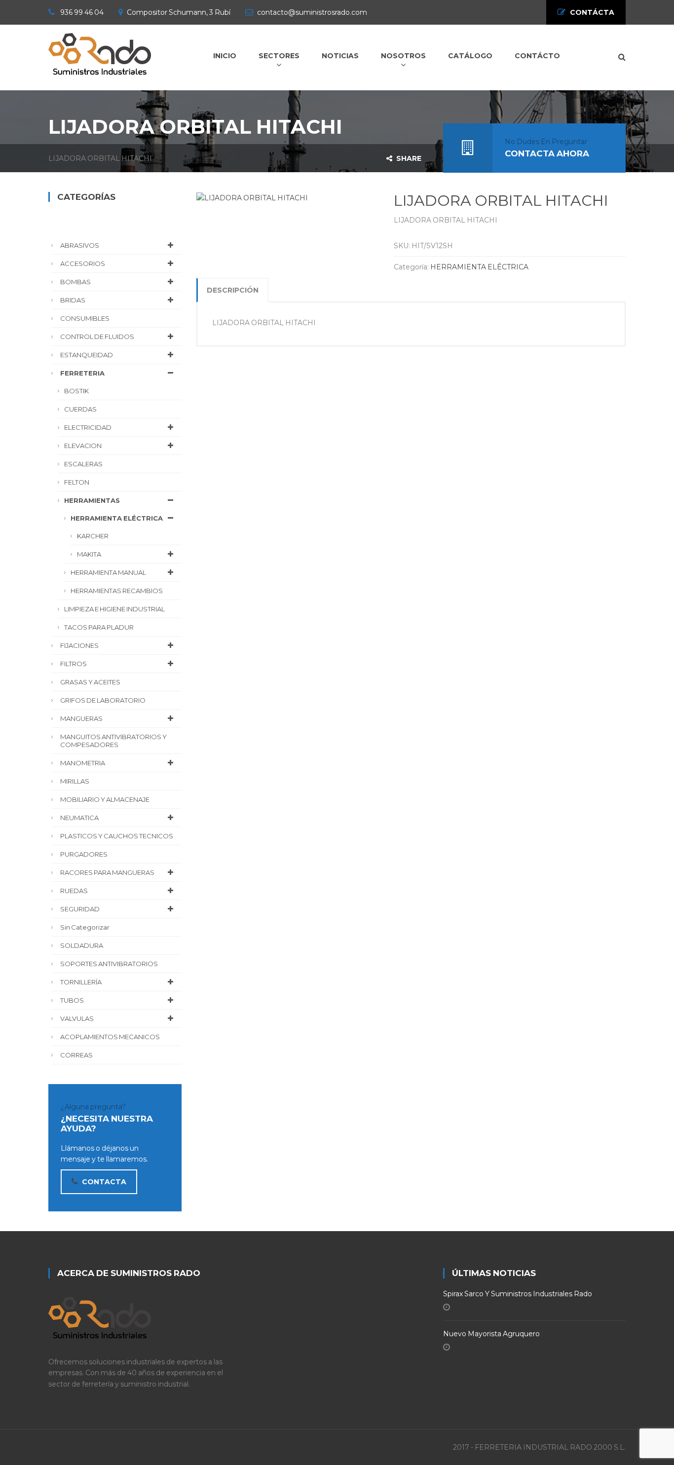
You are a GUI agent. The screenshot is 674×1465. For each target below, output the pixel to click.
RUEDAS (74, 891)
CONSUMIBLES (85, 318)
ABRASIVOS (79, 245)
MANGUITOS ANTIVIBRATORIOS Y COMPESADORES (113, 741)
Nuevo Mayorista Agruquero (491, 1333)
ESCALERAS (83, 464)
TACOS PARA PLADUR (99, 627)
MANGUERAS (81, 718)
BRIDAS (72, 300)
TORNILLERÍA (81, 982)
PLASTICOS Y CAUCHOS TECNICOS (116, 836)
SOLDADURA (81, 945)
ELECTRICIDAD (88, 427)
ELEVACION (83, 446)
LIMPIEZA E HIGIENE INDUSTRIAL (114, 609)
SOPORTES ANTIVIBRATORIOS (109, 964)
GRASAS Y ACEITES (90, 682)
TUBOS (72, 1000)
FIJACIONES (79, 645)
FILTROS (73, 664)
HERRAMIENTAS (92, 500)
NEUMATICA (79, 818)
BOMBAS (75, 282)
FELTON (76, 482)
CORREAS (76, 1055)
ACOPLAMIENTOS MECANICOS (110, 1037)
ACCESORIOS (82, 263)
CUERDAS (80, 409)
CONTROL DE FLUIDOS (97, 336)
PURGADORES (84, 854)
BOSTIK (76, 391)
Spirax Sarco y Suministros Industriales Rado (517, 1293)
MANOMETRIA (82, 763)
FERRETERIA (82, 373)
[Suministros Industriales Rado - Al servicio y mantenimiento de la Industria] (99, 52)
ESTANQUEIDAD (86, 355)
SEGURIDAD (80, 909)
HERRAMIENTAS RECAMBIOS (117, 591)
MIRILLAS (74, 781)
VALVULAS (77, 1018)
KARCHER (93, 536)
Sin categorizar (85, 927)
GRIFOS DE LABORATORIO (103, 700)
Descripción (233, 290)
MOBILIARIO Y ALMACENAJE (105, 799)
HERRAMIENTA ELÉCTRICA (479, 267)
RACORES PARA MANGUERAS (107, 872)
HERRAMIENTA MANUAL (108, 572)
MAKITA (89, 554)
